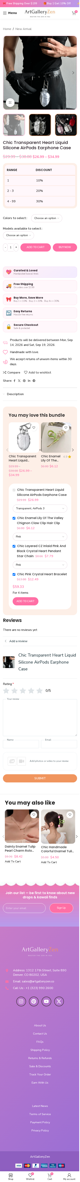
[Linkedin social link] (29, 381)
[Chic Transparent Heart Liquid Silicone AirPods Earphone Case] (24, 437)
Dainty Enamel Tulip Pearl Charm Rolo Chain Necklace (20, 850)
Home (7, 29)
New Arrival (23, 29)
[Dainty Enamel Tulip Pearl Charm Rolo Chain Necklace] (22, 826)
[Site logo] (40, 13)
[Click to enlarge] (10, 102)
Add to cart (36, 247)
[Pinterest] (34, 1001)
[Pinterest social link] (24, 381)
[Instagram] (21, 1001)
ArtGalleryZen (40, 1157)
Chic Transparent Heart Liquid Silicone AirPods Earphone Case (22, 462)
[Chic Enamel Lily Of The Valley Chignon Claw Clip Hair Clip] (56, 437)
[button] (7, 73)
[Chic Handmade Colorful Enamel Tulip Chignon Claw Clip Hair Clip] (58, 826)
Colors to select (14, 218)
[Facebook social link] (14, 381)
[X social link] (19, 381)
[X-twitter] (59, 1001)
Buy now (65, 247)
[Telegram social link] (34, 381)
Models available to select (22, 228)
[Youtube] (46, 1001)
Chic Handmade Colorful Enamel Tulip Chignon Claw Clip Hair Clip (57, 853)
